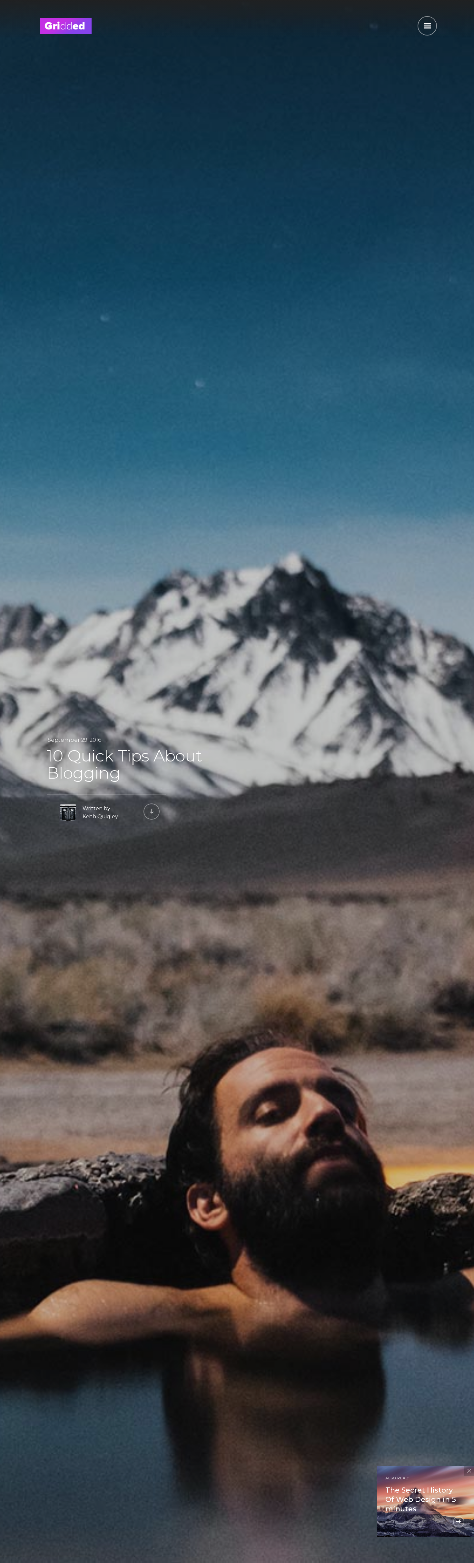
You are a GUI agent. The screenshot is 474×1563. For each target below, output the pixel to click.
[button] (427, 26)
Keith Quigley (100, 816)
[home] (66, 25)
